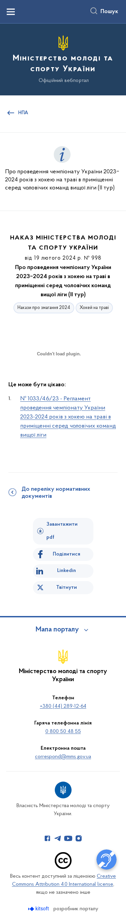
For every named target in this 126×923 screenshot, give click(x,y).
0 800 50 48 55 (63, 731)
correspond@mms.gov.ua (63, 756)
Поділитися (66, 554)
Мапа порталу (57, 629)
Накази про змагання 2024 (43, 307)
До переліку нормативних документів (56, 492)
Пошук (109, 12)
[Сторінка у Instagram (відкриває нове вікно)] (79, 838)
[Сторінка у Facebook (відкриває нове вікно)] (47, 838)
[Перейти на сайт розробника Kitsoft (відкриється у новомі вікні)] (39, 908)
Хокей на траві (94, 307)
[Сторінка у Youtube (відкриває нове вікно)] (68, 838)
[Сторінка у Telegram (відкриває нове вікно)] (58, 838)
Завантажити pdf (62, 531)
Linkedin (66, 570)
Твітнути (66, 587)
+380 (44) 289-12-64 (63, 706)
